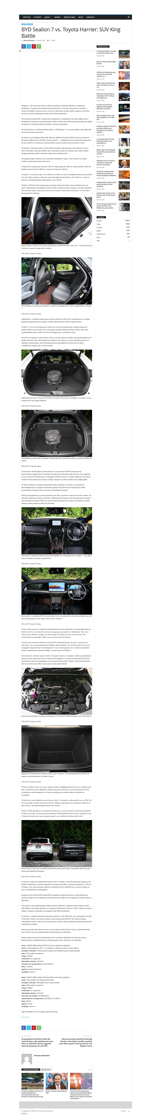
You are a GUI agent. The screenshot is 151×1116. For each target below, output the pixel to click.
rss (129, 1111)
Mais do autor (46, 1069)
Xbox (98, 241)
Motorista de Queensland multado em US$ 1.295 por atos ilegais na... (106, 96)
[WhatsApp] (39, 46)
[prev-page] (88, 1069)
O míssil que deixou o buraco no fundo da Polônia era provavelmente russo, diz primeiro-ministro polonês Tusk (32, 1094)
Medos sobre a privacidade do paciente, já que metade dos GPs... (106, 152)
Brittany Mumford (29, 40)
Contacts (90, 17)
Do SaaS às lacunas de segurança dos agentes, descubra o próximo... (104, 107)
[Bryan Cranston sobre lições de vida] (57, 1081)
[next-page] (91, 1069)
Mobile (57, 17)
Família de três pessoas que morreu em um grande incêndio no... (106, 74)
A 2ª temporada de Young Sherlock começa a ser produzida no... (105, 141)
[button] (128, 17)
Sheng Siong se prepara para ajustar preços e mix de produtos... (106, 184)
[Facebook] (23, 46)
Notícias (27, 17)
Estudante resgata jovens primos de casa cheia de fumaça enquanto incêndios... (107, 173)
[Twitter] (29, 46)
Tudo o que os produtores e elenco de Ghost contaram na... (106, 85)
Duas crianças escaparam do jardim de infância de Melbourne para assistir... (106, 206)
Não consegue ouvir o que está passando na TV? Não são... (105, 117)
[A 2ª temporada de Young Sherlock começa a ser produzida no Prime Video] (124, 142)
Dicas (80, 17)
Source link (25, 1017)
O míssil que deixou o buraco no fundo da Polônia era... (106, 52)
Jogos (46, 17)
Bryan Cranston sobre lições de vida (56, 1092)
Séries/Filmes (69, 17)
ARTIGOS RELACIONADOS (30, 1069)
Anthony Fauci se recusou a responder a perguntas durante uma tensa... (106, 163)
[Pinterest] (34, 46)
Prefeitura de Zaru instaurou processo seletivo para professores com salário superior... (106, 129)
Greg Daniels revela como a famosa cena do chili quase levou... (106, 195)
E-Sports (37, 17)
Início (22, 22)
